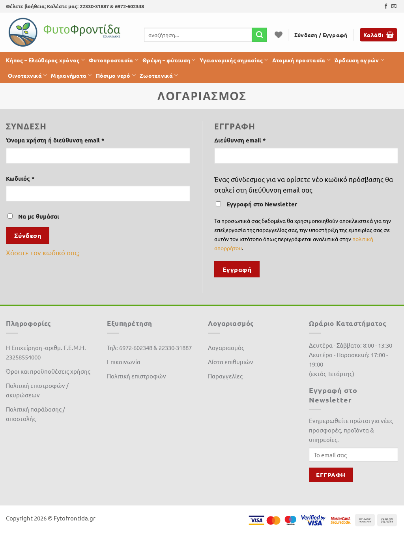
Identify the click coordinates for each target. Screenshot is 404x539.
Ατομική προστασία (298, 60)
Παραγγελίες (225, 376)
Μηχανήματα (68, 75)
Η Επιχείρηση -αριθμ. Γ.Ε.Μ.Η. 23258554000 (46, 352)
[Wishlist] (278, 34)
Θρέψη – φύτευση (166, 60)
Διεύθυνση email (254, 140)
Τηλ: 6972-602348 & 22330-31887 (149, 347)
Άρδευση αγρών (357, 60)
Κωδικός (35, 178)
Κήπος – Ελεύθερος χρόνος (43, 60)
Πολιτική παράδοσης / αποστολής (35, 413)
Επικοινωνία (123, 361)
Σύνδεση (27, 235)
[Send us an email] (394, 6)
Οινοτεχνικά (25, 75)
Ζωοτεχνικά (156, 75)
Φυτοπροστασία (111, 60)
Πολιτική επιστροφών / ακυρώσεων (37, 390)
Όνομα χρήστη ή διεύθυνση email (70, 140)
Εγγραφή (237, 269)
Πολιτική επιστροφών (136, 376)
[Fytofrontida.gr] (65, 32)
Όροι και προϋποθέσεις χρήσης (48, 371)
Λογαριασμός (226, 347)
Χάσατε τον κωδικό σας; (42, 252)
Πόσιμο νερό (113, 75)
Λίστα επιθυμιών (230, 361)
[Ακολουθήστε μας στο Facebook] (386, 6)
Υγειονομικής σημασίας (231, 60)
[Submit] (259, 35)
